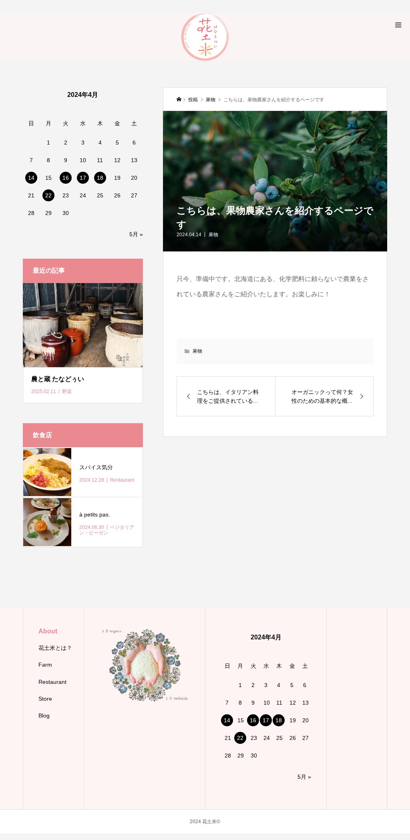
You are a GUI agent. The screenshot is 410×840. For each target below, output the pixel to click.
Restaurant (52, 682)
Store (45, 698)
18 (100, 178)
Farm (45, 664)
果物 (213, 234)
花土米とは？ (55, 648)
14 (31, 178)
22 (48, 195)
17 (83, 178)
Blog (44, 715)
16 (65, 178)
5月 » (136, 234)
